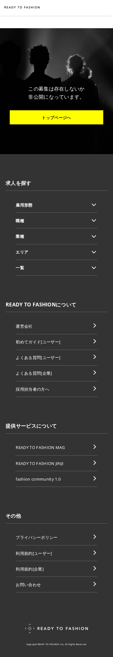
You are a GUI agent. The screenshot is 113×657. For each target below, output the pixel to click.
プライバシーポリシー (36, 537)
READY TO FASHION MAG (40, 447)
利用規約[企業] (30, 569)
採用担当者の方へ (32, 389)
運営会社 (24, 326)
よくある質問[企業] (34, 373)
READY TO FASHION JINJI (39, 463)
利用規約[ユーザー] (34, 553)
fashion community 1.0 (38, 479)
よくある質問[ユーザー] (38, 357)
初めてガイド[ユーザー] (38, 342)
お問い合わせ (28, 584)
